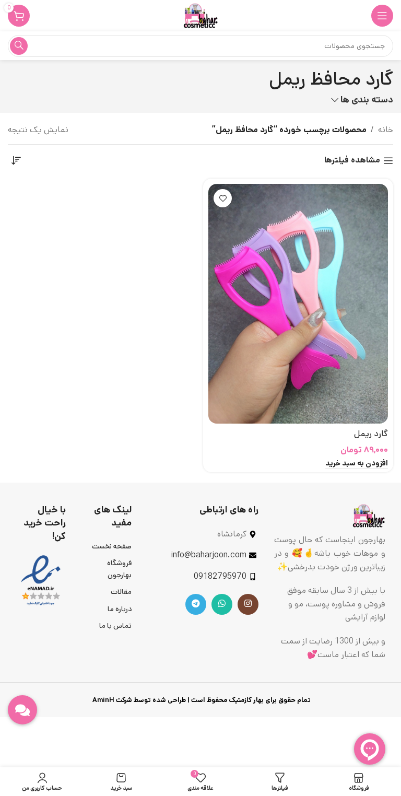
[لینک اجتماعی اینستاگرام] (248, 604)
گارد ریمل (371, 434)
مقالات (121, 592)
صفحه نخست (112, 546)
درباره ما (120, 609)
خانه (385, 130)
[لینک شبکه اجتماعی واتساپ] (221, 604)
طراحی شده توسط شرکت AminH (138, 700)
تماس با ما (115, 626)
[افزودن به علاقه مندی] (223, 198)
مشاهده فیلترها (352, 161)
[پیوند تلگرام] (195, 604)
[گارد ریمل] (298, 304)
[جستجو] (19, 46)
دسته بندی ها (366, 100)
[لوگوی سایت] (200, 15)
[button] (356, 464)
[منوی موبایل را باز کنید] (382, 15)
